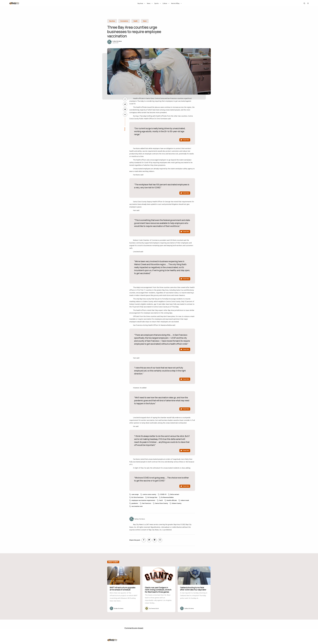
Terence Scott (155, 608)
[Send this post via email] (125, 114)
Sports (156, 3)
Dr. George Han (152, 497)
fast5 (161, 500)
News (148, 3)
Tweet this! (186, 140)
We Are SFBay (175, 3)
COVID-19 (163, 494)
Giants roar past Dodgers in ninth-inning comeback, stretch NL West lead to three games (158, 589)
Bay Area (140, 3)
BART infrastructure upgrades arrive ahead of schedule (122, 588)
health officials (172, 500)
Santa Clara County (161, 503)
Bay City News (118, 41)
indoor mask (185, 500)
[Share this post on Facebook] (125, 99)
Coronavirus (124, 21)
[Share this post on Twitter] (125, 104)
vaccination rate (137, 506)
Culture (165, 3)
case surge (135, 494)
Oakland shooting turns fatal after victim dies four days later (193, 588)
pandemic (135, 503)
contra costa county (149, 494)
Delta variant (174, 494)
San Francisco (146, 503)
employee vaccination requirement (143, 500)
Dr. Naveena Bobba (167, 497)
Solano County (176, 503)
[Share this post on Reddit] (125, 109)
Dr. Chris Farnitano (138, 497)
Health (135, 21)
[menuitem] (140, 4)
